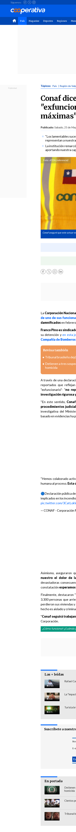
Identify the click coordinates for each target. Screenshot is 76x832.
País (22, 21)
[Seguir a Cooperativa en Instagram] (34, 2)
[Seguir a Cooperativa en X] (29, 2)
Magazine (34, 21)
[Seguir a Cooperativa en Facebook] (25, 2)
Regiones (62, 21)
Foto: (46, 160)
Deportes (48, 21)
